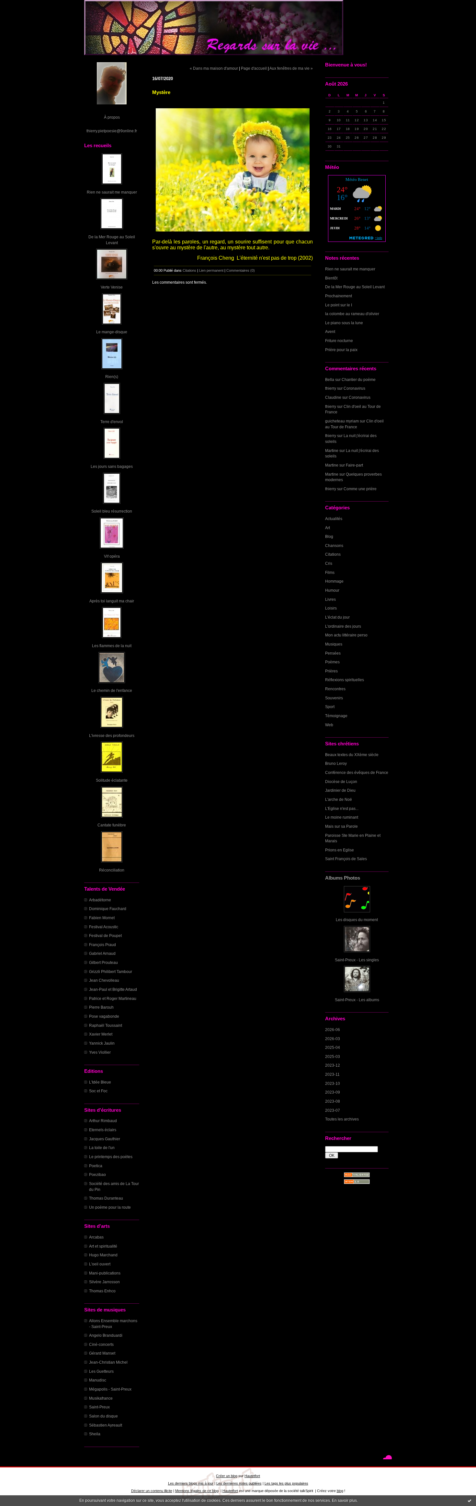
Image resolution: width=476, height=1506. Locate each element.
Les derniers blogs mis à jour (190, 1483)
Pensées (333, 653)
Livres (330, 599)
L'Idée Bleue (100, 1082)
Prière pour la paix (341, 350)
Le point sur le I (338, 305)
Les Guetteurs (101, 1371)
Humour (332, 590)
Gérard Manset (102, 1353)
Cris (328, 563)
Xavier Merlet (100, 1034)
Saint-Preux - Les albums (357, 1000)
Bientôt (331, 278)
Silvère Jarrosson (104, 1282)
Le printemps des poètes (110, 1157)
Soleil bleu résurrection (111, 511)
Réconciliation (111, 870)
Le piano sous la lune (344, 323)
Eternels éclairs (102, 1130)
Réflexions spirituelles (344, 680)
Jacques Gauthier (104, 1139)
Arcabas (96, 1237)
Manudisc (97, 1380)
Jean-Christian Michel (108, 1362)
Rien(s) (111, 376)
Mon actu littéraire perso (346, 635)
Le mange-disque (111, 332)
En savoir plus (344, 1500)
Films (329, 572)
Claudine (333, 397)
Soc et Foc (98, 1091)
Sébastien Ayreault (105, 1425)
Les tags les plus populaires (286, 1483)
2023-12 (332, 1065)
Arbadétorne (100, 900)
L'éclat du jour (337, 617)
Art (327, 528)
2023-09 (332, 1092)
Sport (329, 707)
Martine (331, 450)
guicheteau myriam (342, 421)
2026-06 (332, 1029)
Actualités (333, 518)
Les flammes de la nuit (111, 646)
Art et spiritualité (103, 1246)
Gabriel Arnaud (102, 953)
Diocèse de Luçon (341, 781)
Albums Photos (342, 878)
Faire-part (354, 465)
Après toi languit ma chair (111, 601)
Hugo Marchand (103, 1255)
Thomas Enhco (102, 1291)
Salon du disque (103, 1416)
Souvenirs (334, 698)
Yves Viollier (100, 1052)
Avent (330, 331)
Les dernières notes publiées (239, 1483)
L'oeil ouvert (99, 1264)
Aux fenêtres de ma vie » (291, 68)
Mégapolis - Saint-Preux (110, 1389)
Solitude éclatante (112, 780)
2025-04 (332, 1047)
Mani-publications (104, 1273)
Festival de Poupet (105, 935)
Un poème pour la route (110, 1207)
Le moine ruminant (341, 817)
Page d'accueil (254, 68)
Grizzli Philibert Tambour (110, 971)
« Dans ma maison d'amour (214, 68)
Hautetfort (252, 1476)
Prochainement (338, 296)
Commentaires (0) (240, 270)
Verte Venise (112, 287)
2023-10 (332, 1083)
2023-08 (332, 1101)
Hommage (334, 581)
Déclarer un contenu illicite (151, 1491)
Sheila (94, 1434)
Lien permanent (211, 270)
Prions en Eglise (339, 850)
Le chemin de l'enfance (111, 690)
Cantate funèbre (111, 825)
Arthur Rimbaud (103, 1121)
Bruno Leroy (336, 763)
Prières (331, 671)
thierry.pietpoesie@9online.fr (111, 131)
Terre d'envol (111, 422)
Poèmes (332, 662)
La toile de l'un (102, 1147)
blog (340, 1491)
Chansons (334, 545)
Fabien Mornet (102, 918)
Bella (329, 379)
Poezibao (97, 1174)
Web (329, 725)
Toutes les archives (342, 1119)
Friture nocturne (339, 340)
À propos (112, 117)
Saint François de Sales (346, 859)
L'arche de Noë (338, 799)
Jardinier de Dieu (340, 790)
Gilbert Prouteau (103, 962)
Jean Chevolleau (104, 980)
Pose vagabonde (104, 1016)
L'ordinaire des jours (343, 626)
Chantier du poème (359, 379)
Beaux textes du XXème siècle (352, 755)
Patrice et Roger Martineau (112, 998)
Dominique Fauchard (107, 909)
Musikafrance (101, 1398)
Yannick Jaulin (102, 1043)
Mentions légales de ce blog (197, 1491)
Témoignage (336, 716)
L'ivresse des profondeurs (111, 735)
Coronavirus (354, 388)
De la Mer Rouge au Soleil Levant (355, 287)
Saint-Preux (99, 1407)
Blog (329, 536)
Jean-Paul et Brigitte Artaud (113, 989)
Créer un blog (226, 1476)
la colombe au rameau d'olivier (352, 314)
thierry (330, 388)
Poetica (95, 1166)
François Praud (102, 945)
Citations (333, 554)
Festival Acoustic (103, 927)
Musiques (333, 644)
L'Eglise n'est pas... (341, 808)
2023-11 (332, 1074)
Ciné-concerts (101, 1344)
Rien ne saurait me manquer (112, 192)
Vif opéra (112, 556)
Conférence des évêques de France (356, 772)
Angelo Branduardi (105, 1335)
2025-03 (332, 1056)
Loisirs (331, 608)
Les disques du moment (357, 920)
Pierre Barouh (101, 1007)
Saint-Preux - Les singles (357, 960)
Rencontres (335, 689)
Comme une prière (360, 489)
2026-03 (332, 1039)
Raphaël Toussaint (105, 1025)
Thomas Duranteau (106, 1198)
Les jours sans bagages (112, 466)
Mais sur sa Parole (341, 826)
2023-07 (332, 1110)
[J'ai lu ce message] (469, 1500)
